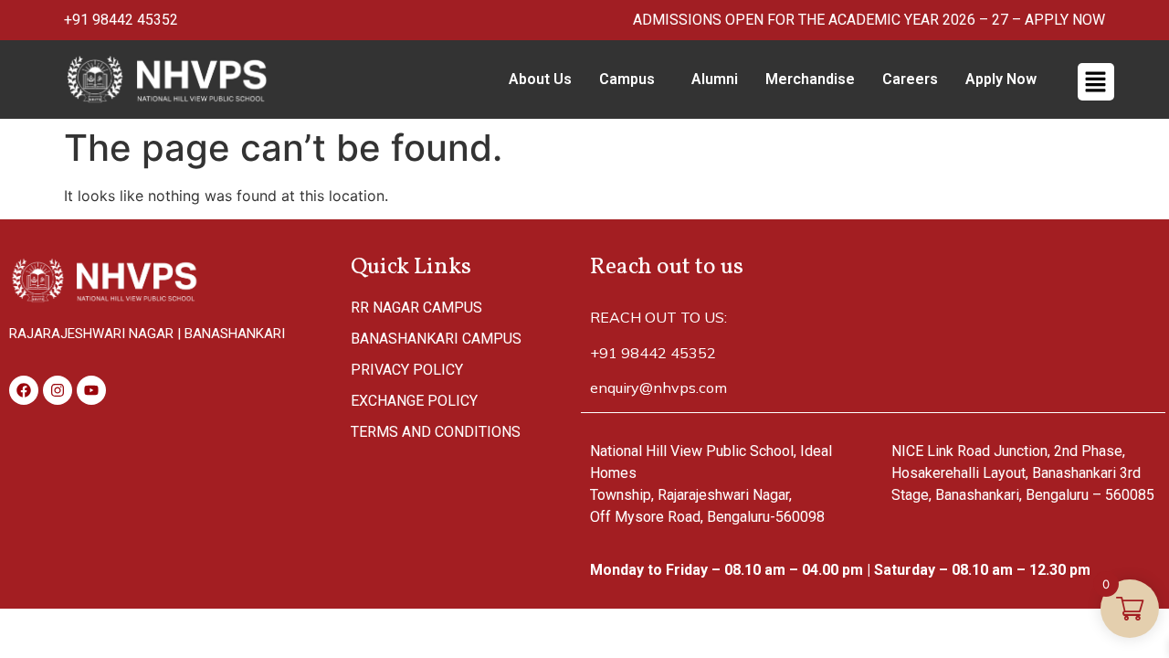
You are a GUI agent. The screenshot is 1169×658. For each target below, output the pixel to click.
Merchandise (810, 79)
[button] (631, 79)
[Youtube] (91, 390)
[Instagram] (57, 390)
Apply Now (1001, 79)
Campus (627, 79)
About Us (540, 79)
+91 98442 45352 (121, 19)
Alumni (714, 79)
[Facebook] (23, 390)
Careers (910, 79)
